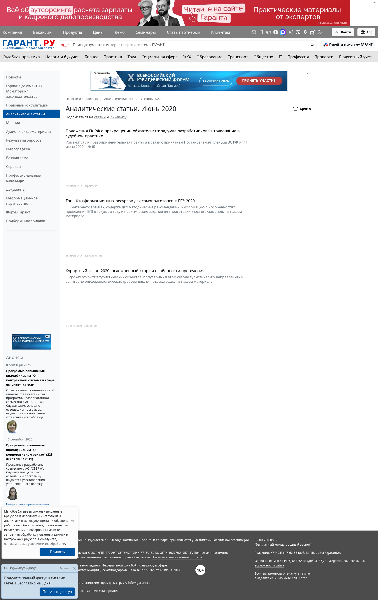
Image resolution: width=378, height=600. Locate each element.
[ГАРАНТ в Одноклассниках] (305, 32)
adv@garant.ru (336, 561)
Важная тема (17, 157)
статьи (100, 117)
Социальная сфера (160, 56)
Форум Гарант (18, 212)
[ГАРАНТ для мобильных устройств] (261, 32)
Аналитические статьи (25, 114)
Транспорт (238, 56)
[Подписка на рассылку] (253, 32)
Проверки (324, 56)
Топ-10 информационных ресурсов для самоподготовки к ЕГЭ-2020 (130, 200)
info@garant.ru (139, 582)
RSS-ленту (118, 117)
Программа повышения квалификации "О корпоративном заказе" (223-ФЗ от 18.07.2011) (30, 452)
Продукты (72, 32)
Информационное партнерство (22, 201)
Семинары (146, 32)
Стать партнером (183, 32)
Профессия (298, 56)
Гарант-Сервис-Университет (97, 591)
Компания (12, 32)
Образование (209, 56)
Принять (57, 551)
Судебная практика (21, 56)
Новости (13, 77)
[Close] (74, 568)
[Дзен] (275, 32)
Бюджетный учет (355, 56)
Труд (132, 56)
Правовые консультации (27, 105)
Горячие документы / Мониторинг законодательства (24, 91)
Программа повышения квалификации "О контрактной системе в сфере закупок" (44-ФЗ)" (30, 378)
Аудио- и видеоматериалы (28, 131)
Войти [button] (346, 32)
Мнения (13, 122)
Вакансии (42, 32)
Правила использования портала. (177, 557)
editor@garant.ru (328, 552)
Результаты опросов (23, 140)
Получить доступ (57, 591)
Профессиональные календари (23, 178)
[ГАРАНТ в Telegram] (290, 32)
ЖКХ (187, 56)
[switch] (64, 44)
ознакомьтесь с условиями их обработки (34, 543)
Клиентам (220, 32)
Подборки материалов (25, 220)
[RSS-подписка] (320, 32)
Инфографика (18, 149)
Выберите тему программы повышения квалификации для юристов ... (27, 506)
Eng (370, 32)
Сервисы (13, 166)
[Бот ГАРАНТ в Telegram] (298, 32)
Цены (98, 32)
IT (280, 56)
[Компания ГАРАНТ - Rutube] (312, 32)
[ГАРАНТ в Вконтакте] (268, 32)
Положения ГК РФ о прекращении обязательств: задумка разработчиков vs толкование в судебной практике (153, 133)
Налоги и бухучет (62, 56)
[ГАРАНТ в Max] (283, 32)
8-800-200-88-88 (266, 540)
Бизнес (91, 56)
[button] (347, 45)
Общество (263, 56)
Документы (15, 189)
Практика (112, 56)
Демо (120, 32)
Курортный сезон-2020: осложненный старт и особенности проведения (135, 270)
